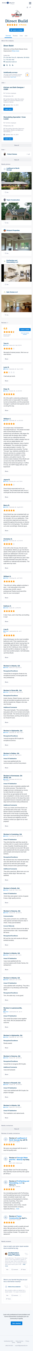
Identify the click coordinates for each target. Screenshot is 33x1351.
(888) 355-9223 (9, 1345)
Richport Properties (13, 230)
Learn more (13, 77)
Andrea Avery (11, 1286)
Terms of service (19, 1341)
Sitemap (19, 1342)
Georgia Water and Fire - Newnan (18, 1158)
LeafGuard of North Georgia (13, 169)
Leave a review (17, 30)
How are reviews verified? (25, 333)
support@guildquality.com (21, 1345)
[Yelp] (10, 65)
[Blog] (12, 65)
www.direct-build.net (11, 62)
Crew (21, 35)
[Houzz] (7, 65)
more (17, 1209)
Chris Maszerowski (13, 1252)
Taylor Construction (13, 200)
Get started (16, 1323)
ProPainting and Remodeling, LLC (12, 261)
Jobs (26, 35)
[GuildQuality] (8, 3)
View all (16, 145)
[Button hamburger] (30, 3)
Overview (8, 35)
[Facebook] (4, 65)
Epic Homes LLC (12, 292)
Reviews (15, 35)
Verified (7, 345)
